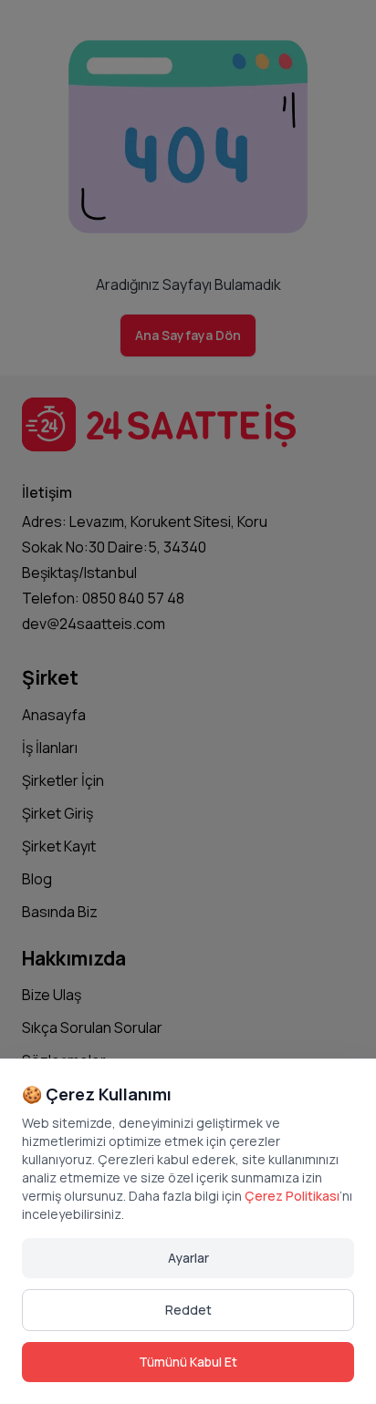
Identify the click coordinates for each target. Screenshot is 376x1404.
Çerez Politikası (292, 1195)
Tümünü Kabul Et (188, 1361)
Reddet (188, 1309)
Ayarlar (188, 1257)
